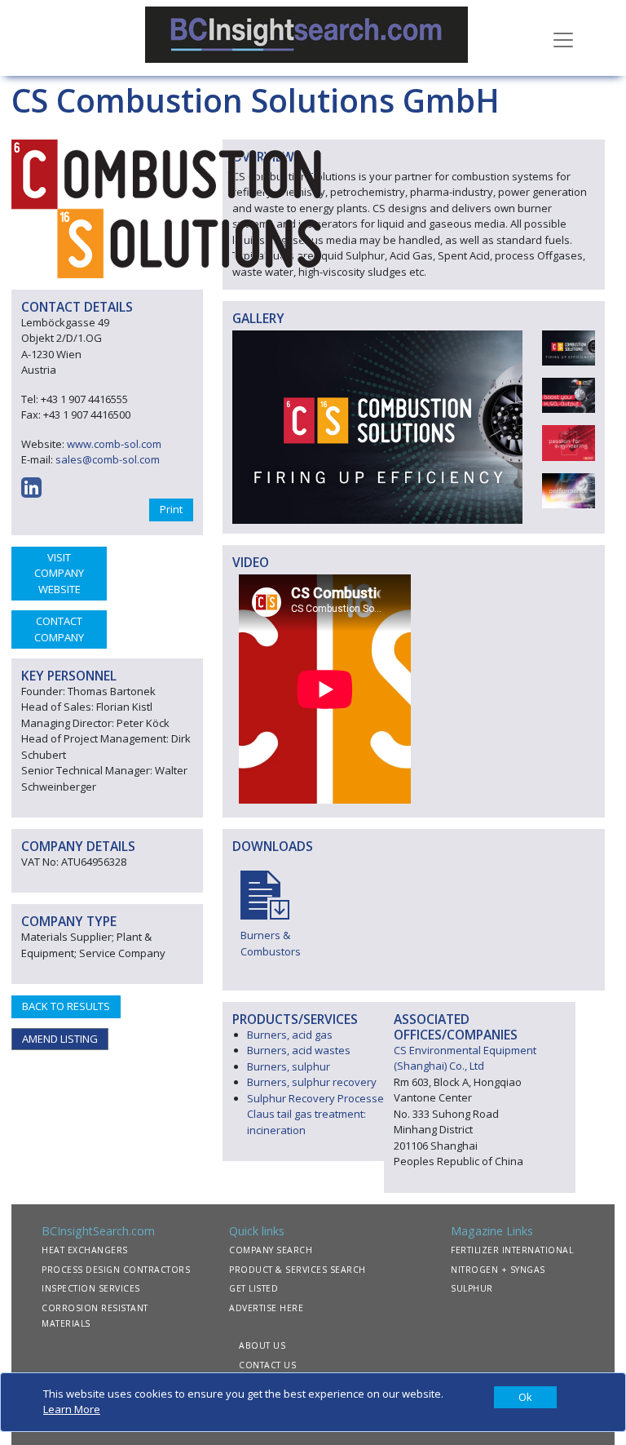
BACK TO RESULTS (66, 1006)
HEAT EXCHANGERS (85, 1250)
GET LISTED (253, 1288)
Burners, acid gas (290, 1034)
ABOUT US (262, 1345)
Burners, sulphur (288, 1066)
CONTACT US (267, 1365)
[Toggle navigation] (563, 38)
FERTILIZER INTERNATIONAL (512, 1250)
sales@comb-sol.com (107, 459)
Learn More (71, 1409)
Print (171, 509)
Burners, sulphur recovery (312, 1082)
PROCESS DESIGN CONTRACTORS (116, 1269)
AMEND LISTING (60, 1038)
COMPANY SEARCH (270, 1250)
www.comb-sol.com (114, 444)
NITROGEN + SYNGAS (498, 1269)
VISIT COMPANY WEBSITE (59, 573)
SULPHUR (472, 1288)
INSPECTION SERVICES (91, 1288)
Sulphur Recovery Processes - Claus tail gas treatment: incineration (321, 1114)
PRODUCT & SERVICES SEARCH (297, 1269)
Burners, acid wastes (298, 1050)
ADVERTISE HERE (266, 1308)
